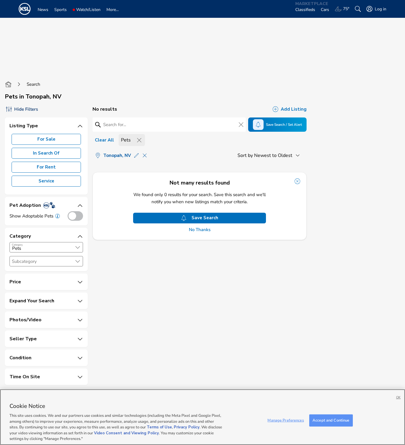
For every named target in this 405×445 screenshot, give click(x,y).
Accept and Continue (330, 420)
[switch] (75, 216)
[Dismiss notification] (297, 181)
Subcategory (24, 261)
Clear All (104, 140)
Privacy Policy (187, 427)
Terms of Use (159, 427)
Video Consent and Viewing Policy (126, 433)
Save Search (205, 218)
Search (33, 84)
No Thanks (200, 230)
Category (17, 245)
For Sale (46, 139)
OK (398, 397)
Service (46, 181)
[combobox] (46, 247)
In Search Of (46, 153)
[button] (78, 247)
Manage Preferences (285, 420)
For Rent (46, 167)
